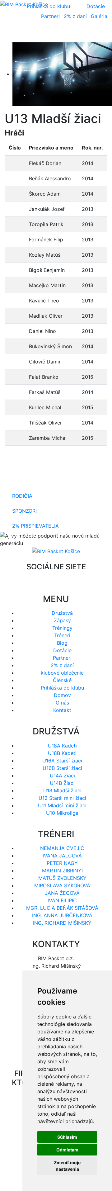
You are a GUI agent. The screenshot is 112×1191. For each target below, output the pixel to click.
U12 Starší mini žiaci (62, 798)
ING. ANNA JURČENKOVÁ (62, 915)
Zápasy (62, 620)
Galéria (99, 16)
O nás (62, 703)
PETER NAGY (62, 863)
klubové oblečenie (62, 673)
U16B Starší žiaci (62, 768)
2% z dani (75, 16)
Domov (62, 695)
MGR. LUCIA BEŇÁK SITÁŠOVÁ (62, 908)
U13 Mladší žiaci (62, 790)
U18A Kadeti (62, 746)
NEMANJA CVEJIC (62, 848)
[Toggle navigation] (93, 33)
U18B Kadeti (62, 753)
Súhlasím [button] (67, 1137)
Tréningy (62, 628)
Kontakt (62, 710)
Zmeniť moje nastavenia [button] (67, 1166)
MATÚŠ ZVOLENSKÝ (62, 878)
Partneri (50, 16)
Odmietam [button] (67, 1149)
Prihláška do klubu (62, 688)
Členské (62, 680)
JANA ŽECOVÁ (62, 893)
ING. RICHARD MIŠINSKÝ (62, 923)
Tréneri (62, 635)
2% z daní (62, 665)
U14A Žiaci (62, 775)
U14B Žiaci (62, 783)
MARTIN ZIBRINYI (62, 870)
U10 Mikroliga (62, 813)
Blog (62, 643)
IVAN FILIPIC (62, 900)
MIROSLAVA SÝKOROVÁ (62, 885)
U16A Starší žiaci (62, 760)
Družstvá (62, 613)
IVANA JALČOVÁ (62, 855)
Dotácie (95, 6)
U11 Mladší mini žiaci (62, 805)
